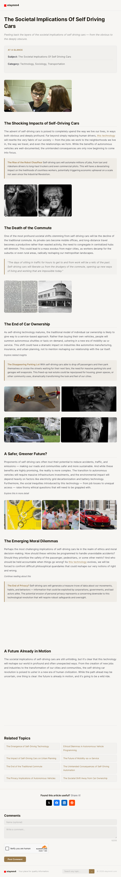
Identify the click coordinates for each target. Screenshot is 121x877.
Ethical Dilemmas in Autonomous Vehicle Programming (83, 748)
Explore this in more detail (16, 493)
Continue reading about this (17, 576)
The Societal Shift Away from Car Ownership (85, 778)
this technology (106, 135)
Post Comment (15, 859)
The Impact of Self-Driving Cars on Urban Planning (31, 758)
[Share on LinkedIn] (64, 803)
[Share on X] (49, 803)
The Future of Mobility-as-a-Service (81, 758)
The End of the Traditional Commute (24, 766)
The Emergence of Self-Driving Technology (27, 746)
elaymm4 (13, 5)
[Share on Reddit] (72, 803)
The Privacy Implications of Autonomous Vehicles (30, 778)
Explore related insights (15, 355)
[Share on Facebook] (57, 803)
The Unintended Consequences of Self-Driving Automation (86, 768)
